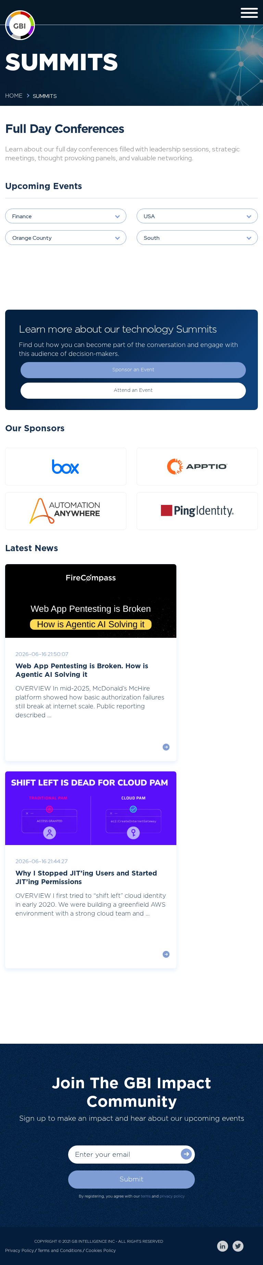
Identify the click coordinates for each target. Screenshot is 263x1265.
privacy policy (172, 1196)
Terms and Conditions (60, 1251)
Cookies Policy (101, 1251)
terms (146, 1196)
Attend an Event (133, 390)
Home (14, 96)
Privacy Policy (19, 1251)
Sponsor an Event (133, 370)
